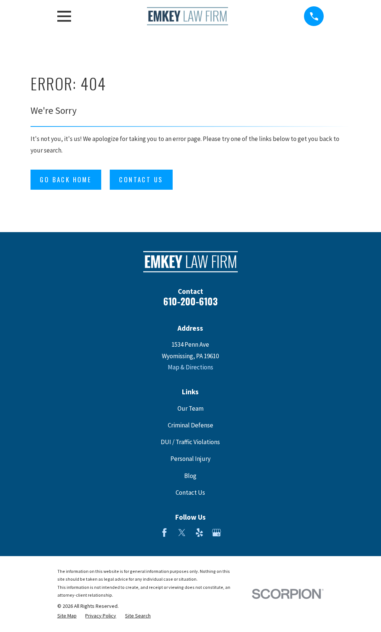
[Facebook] (164, 532)
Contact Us (141, 179)
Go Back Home (66, 179)
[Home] (187, 16)
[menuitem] (67, 616)
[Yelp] (199, 532)
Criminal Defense (190, 425)
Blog (190, 476)
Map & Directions (190, 367)
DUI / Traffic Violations (190, 442)
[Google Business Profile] (216, 532)
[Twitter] (181, 532)
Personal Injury (190, 459)
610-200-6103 (190, 301)
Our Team (190, 408)
